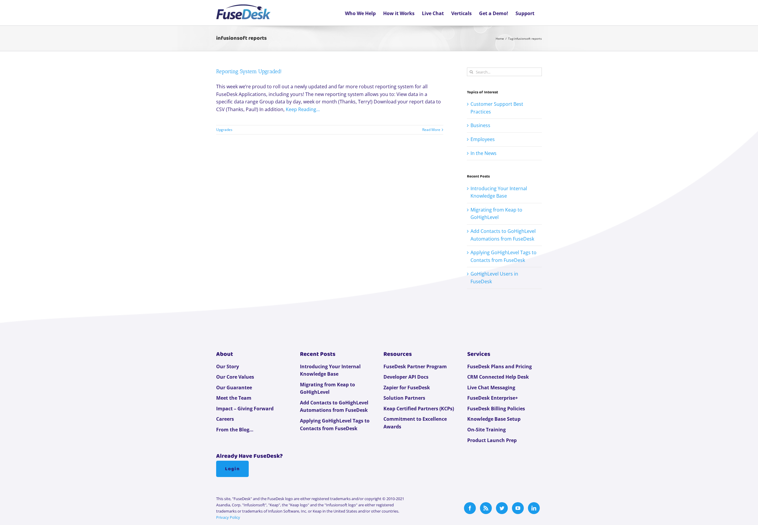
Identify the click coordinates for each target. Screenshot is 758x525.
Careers (225, 419)
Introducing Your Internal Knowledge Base (330, 370)
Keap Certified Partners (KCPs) (418, 408)
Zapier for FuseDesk (406, 387)
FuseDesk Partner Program (415, 366)
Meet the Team (233, 398)
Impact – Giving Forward (245, 408)
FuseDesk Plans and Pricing (499, 366)
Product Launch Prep (492, 440)
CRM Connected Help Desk (498, 377)
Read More (431, 129)
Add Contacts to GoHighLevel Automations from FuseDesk (334, 406)
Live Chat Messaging (491, 387)
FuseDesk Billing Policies (496, 408)
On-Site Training (486, 429)
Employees (482, 139)
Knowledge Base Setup (494, 419)
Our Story (227, 366)
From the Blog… (234, 429)
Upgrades (224, 129)
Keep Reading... (303, 109)
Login (232, 469)
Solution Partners (404, 398)
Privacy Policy (228, 517)
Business (480, 125)
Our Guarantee (234, 387)
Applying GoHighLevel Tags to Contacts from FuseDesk (335, 424)
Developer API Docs (405, 377)
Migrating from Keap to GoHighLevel (327, 388)
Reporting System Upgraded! (249, 71)
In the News (483, 153)
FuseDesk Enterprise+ (492, 398)
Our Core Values (235, 377)
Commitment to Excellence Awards (415, 423)
